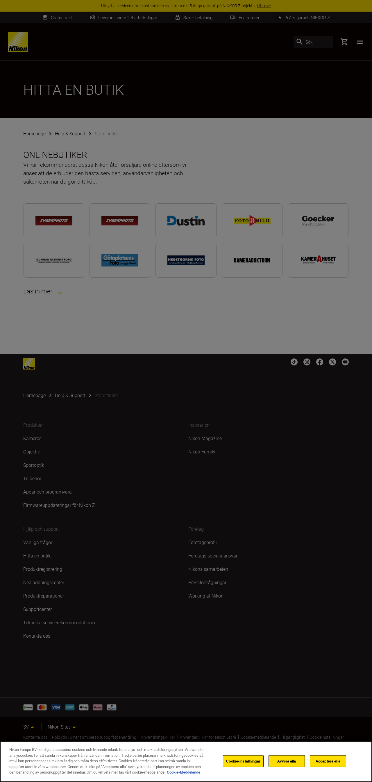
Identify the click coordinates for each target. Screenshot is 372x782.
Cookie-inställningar (243, 760)
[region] (186, 761)
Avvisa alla (286, 760)
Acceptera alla (328, 760)
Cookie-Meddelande (183, 772)
